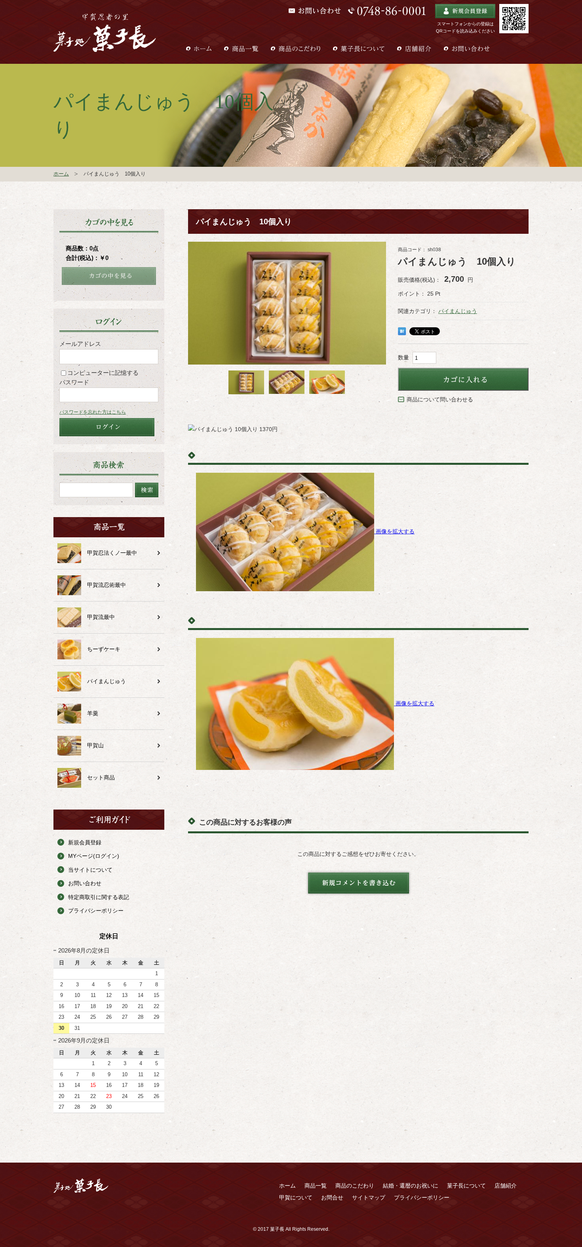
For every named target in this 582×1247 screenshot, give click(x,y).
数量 (403, 357)
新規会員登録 (84, 842)
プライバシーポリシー (96, 910)
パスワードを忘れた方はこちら (92, 412)
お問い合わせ (84, 883)
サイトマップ (368, 1197)
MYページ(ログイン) (93, 856)
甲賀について (295, 1197)
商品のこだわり (354, 1185)
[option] (287, 307)
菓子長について (466, 1185)
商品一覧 (315, 1185)
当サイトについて (90, 870)
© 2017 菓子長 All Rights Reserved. (291, 1229)
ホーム (61, 174)
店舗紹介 (506, 1185)
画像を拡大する (395, 531)
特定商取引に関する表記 (98, 897)
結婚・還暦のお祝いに (410, 1185)
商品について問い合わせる (440, 399)
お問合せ (332, 1197)
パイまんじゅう (457, 311)
